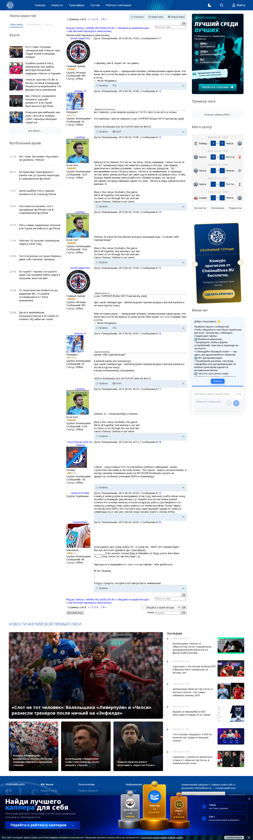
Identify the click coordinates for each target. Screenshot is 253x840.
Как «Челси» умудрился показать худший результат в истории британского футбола (40, 101)
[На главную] (10, 5)
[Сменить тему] (209, 5)
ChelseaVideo (80, 522)
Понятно (217, 381)
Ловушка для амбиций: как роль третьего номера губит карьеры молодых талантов (42, 117)
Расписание (217, 208)
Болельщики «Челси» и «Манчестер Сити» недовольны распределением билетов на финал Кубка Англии (192, 648)
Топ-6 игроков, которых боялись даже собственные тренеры (40, 257)
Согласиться (234, 838)
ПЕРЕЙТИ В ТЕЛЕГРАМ (215, 87)
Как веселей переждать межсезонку (90, 31)
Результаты (235, 208)
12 (159, 91)
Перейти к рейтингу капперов (42, 825)
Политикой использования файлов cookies (162, 837)
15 (159, 268)
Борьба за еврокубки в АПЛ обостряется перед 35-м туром (191, 713)
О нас (9, 790)
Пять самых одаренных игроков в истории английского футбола (39, 226)
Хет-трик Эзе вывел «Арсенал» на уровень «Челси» (38, 158)
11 (159, 38)
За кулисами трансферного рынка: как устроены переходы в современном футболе (39, 175)
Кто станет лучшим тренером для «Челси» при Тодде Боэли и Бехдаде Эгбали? (42, 52)
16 (159, 333)
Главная (40, 5)
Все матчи (200, 208)
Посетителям (86, 784)
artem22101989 (80, 493)
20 (159, 522)
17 (159, 389)
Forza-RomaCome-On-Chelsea (80, 443)
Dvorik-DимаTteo (80, 38)
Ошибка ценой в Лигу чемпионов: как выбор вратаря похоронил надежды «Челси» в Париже (43, 68)
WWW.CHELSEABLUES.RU (100, 28)
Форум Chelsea (75, 28)
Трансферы (77, 5)
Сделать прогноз (218, 294)
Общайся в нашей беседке (133, 28)
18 (159, 442)
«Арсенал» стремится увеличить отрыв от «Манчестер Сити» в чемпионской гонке (193, 760)
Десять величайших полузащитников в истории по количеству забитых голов (39, 316)
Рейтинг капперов (118, 5)
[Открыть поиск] (221, 5)
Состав (95, 5)
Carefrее (80, 137)
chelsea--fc (80, 91)
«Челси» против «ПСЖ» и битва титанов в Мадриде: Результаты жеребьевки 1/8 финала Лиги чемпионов (43, 84)
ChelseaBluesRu (15, 784)
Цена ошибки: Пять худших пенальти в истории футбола (37, 192)
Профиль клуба (49, 790)
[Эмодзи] (229, 403)
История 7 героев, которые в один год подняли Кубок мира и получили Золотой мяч (39, 275)
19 (159, 493)
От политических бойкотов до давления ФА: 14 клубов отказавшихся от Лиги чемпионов (38, 295)
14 (159, 212)
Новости (57, 5)
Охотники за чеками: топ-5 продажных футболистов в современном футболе (36, 209)
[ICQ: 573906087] (114, 86)
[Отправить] (236, 403)
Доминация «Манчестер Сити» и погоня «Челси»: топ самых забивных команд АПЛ (193, 692)
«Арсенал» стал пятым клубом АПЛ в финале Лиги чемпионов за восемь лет (194, 669)
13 (159, 137)
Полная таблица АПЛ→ (217, 114)
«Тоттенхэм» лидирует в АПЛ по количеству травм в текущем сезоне (192, 737)
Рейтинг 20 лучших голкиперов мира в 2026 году (39, 242)
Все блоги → (35, 130)
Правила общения (88, 790)
